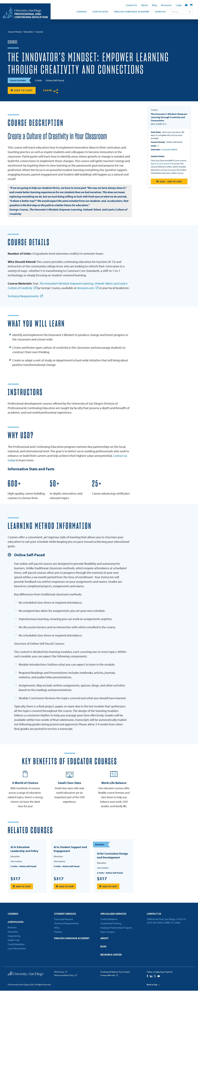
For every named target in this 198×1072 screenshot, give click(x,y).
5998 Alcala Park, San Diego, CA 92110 (166, 919)
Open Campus (107, 931)
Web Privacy (59, 972)
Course (13, 42)
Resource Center (111, 954)
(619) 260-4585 (154, 922)
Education (13, 931)
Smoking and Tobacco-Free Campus (115, 972)
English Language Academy (131, 11)
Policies (58, 931)
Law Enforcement (17, 948)
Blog (154, 5)
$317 (15, 878)
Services (160, 11)
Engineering (14, 935)
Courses (82, 11)
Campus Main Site (107, 975)
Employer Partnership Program (116, 927)
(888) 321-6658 (172, 922)
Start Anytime (16, 861)
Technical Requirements (23, 296)
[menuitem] (82, 13)
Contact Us (131, 5)
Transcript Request (63, 919)
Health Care (14, 940)
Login (179, 5)
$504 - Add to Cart (171, 181)
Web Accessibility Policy (64, 975)
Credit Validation (16, 944)
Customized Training (110, 923)
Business (12, 927)
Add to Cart (23, 90)
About (144, 5)
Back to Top (152, 984)
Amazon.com (85, 288)
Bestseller (99, 844)
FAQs (56, 927)
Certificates (100, 11)
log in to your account (161, 163)
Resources (166, 5)
